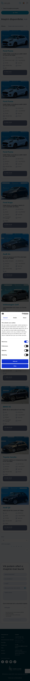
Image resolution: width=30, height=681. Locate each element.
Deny (15, 366)
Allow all (15, 361)
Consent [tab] (5, 317)
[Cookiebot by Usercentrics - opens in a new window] (22, 314)
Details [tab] (15, 317)
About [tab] (24, 317)
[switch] (26, 346)
